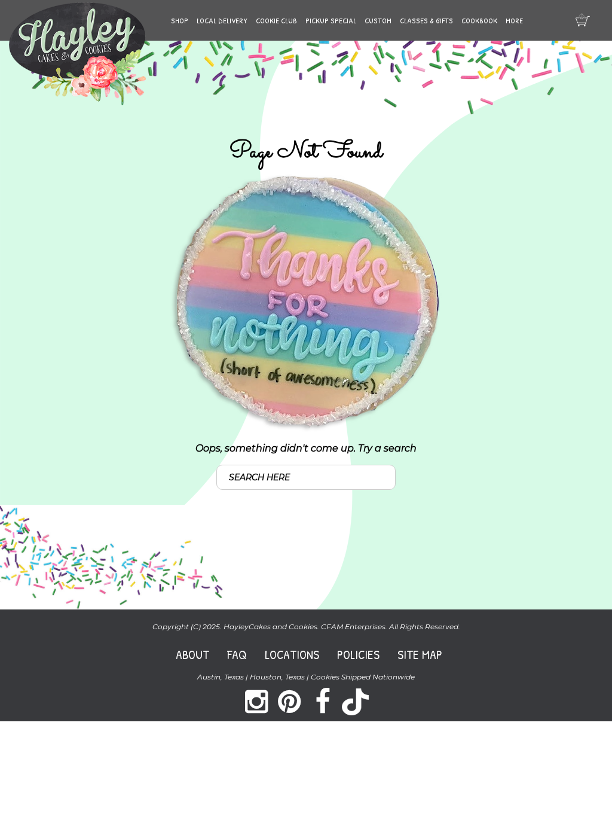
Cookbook (479, 20)
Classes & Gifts (426, 20)
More (514, 20)
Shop (179, 20)
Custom (378, 20)
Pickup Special (330, 20)
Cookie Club (276, 20)
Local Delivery (222, 20)
